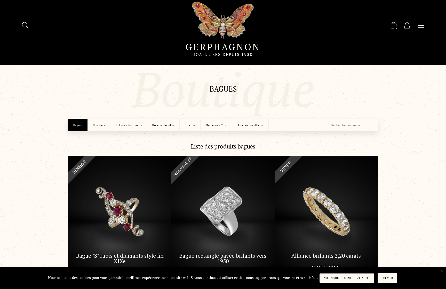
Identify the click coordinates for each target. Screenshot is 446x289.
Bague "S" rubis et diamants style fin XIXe (120, 258)
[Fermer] (442, 271)
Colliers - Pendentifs (128, 125)
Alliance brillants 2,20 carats (326, 255)
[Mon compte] (407, 25)
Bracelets (99, 125)
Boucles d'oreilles (163, 125)
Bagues (77, 125)
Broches (190, 125)
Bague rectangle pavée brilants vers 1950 (222, 258)
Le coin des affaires (250, 125)
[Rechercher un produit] (25, 25)
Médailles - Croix (217, 125)
